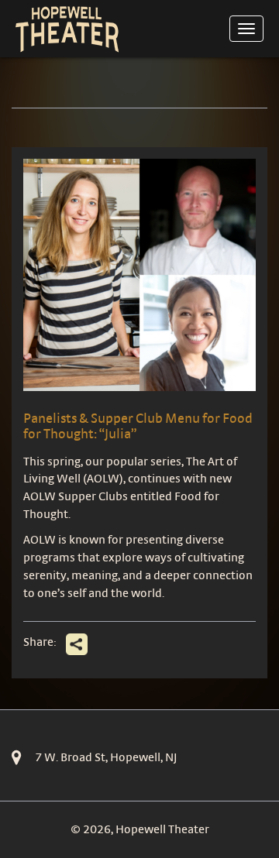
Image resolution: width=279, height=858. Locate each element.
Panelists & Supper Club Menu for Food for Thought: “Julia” (138, 425)
